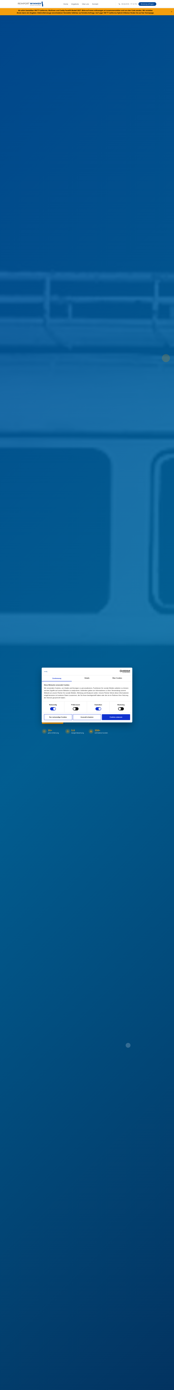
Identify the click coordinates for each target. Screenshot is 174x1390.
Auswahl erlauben (87, 717)
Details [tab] (87, 678)
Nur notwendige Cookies (58, 717)
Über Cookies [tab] (117, 678)
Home (65, 4)
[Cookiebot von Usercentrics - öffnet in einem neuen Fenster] (121, 671)
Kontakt (95, 4)
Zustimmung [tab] (56, 678)
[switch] (76, 708)
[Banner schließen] (171, 11)
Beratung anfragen (147, 4)
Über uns (85, 4)
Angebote (75, 4)
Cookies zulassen (116, 717)
